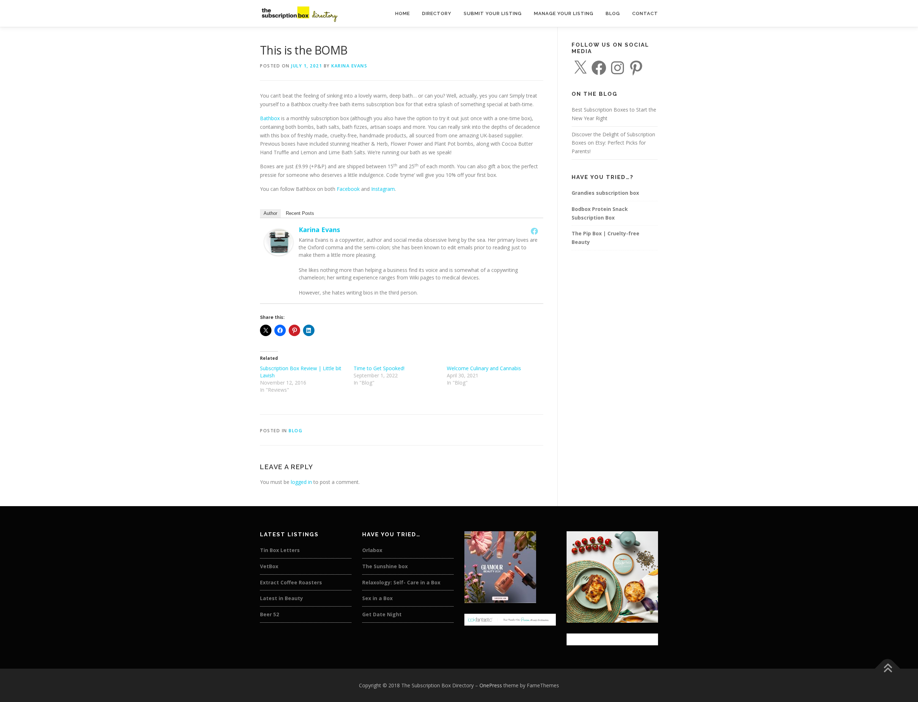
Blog (613, 13)
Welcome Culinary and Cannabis (484, 368)
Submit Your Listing (493, 13)
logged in (301, 482)
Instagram (383, 188)
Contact (645, 13)
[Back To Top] (887, 668)
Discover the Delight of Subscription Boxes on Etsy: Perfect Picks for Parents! (613, 143)
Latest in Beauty (281, 598)
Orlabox (372, 550)
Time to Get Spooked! (379, 368)
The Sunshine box (385, 566)
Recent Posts (300, 213)
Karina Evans (349, 66)
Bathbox (270, 118)
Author (270, 213)
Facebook (348, 188)
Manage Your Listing (563, 13)
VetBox (269, 566)
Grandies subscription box (605, 192)
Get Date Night (382, 614)
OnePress (490, 685)
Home (402, 13)
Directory (436, 13)
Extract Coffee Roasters (291, 582)
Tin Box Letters (280, 550)
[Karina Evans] (278, 241)
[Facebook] (534, 231)
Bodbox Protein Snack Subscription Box (600, 213)
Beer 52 (269, 614)
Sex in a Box (377, 598)
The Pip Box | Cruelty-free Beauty (605, 237)
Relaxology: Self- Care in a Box (401, 582)
